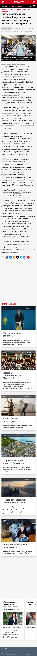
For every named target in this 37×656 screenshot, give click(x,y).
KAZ (3, 6)
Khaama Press (26, 102)
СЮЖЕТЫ (31, 10)
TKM (12, 6)
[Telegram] (21, 257)
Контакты (4, 648)
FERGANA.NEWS (19, 2)
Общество (31, 28)
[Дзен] (17, 257)
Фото (24, 10)
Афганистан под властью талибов (21, 31)
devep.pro (28, 654)
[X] (7, 257)
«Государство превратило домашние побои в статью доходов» (11, 605)
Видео (19, 10)
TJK (9, 6)
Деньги (24, 28)
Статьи (12, 10)
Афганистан (17, 28)
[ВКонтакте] (10, 257)
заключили (6, 167)
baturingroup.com (11, 654)
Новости (5, 10)
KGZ (6, 6)
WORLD (20, 6)
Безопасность (5, 31)
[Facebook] (24, 257)
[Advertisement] (18, 282)
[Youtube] (28, 257)
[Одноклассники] (14, 257)
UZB (16, 6)
